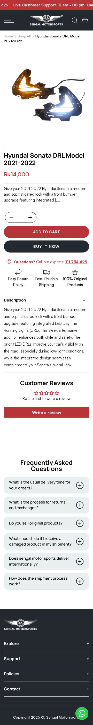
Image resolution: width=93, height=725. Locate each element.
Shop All (24, 36)
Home (8, 36)
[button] (9, 20)
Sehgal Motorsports (63, 717)
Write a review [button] (46, 412)
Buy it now (46, 246)
